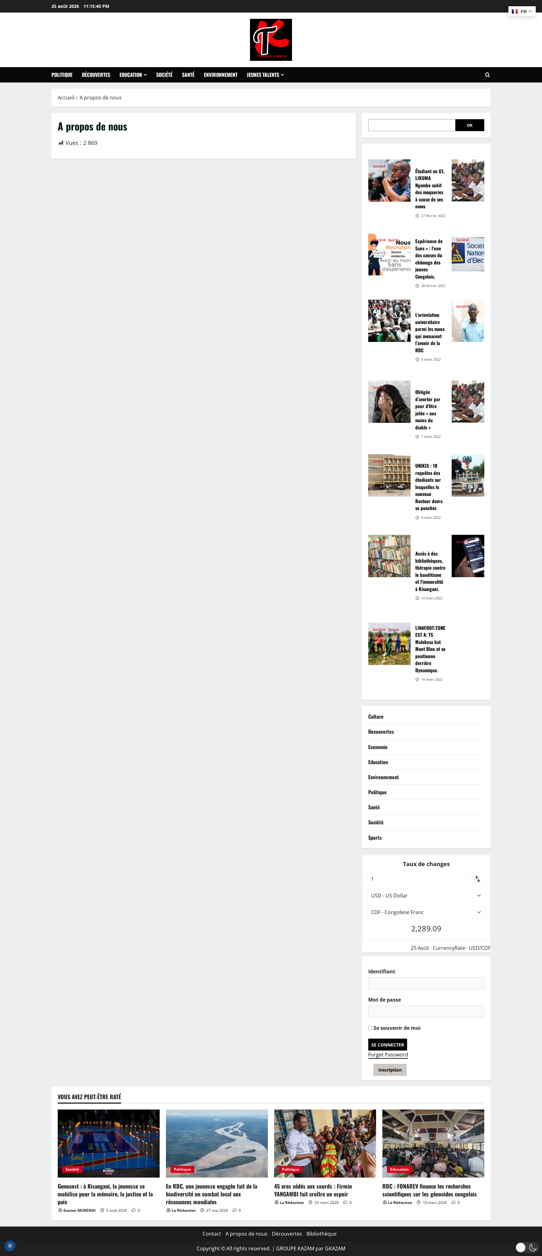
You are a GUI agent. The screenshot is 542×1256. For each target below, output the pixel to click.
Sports (393, 240)
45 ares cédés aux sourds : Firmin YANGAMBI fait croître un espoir (313, 1190)
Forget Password (388, 1054)
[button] (527, 1247)
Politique (61, 74)
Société (164, 74)
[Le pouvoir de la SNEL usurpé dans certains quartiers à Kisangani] (473, 254)
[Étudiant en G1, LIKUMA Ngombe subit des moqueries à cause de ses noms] (389, 180)
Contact (212, 1233)
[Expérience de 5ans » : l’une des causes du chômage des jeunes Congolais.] (389, 254)
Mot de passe (384, 999)
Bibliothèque (321, 1233)
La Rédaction (184, 1210)
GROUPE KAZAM (295, 1248)
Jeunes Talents (263, 74)
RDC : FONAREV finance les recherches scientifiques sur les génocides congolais (429, 1190)
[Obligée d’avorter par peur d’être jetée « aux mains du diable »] (389, 402)
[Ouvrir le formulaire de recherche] (487, 75)
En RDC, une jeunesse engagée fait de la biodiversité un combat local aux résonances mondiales (211, 1194)
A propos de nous (247, 1233)
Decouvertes (381, 731)
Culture (376, 716)
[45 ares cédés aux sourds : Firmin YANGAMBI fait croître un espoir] (325, 1144)
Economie (378, 747)
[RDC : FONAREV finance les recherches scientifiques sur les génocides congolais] (433, 1144)
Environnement (220, 74)
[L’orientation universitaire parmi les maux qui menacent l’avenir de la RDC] (389, 321)
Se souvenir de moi (396, 1027)
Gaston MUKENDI (79, 1210)
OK (470, 125)
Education (131, 74)
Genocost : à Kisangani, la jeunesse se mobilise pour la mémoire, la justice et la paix (105, 1194)
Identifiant (381, 971)
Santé (188, 74)
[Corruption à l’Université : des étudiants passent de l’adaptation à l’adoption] (473, 180)
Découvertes (96, 74)
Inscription (390, 1070)
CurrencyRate (449, 948)
